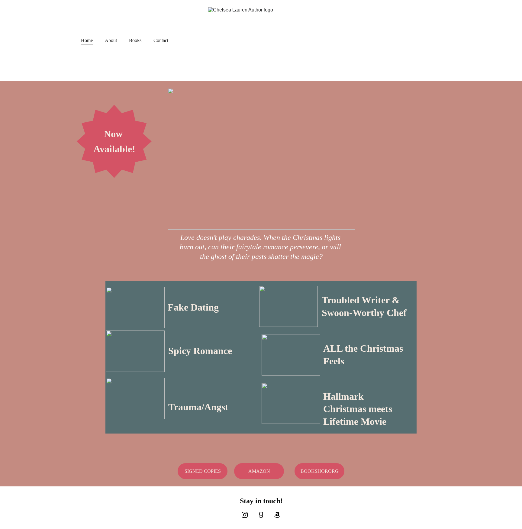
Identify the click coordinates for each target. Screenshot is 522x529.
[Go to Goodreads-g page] (264, 515)
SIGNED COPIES (203, 471)
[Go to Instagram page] (248, 515)
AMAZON (259, 471)
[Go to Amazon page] (277, 515)
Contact (160, 40)
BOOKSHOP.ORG (320, 471)
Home (87, 40)
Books (135, 40)
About (111, 40)
